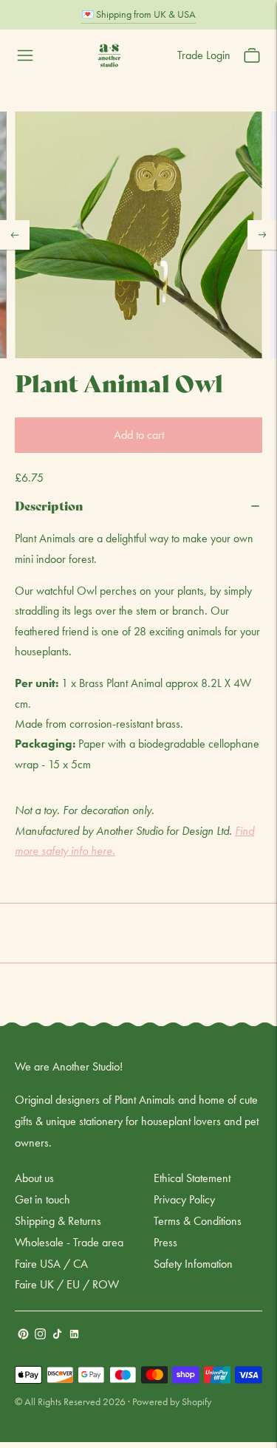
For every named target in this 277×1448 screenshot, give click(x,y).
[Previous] (15, 235)
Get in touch (42, 1199)
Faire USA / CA (51, 1263)
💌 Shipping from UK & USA (138, 14)
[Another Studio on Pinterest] (23, 1335)
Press (165, 1242)
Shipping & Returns (58, 1221)
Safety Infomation (193, 1263)
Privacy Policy (184, 1199)
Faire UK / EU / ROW (67, 1284)
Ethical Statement (192, 1178)
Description (49, 504)
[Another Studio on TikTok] (57, 1335)
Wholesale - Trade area (69, 1242)
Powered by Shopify (171, 1401)
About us (34, 1178)
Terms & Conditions (198, 1221)
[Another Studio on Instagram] (40, 1335)
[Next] (262, 235)
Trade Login (203, 55)
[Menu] (25, 55)
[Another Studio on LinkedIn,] (74, 1335)
